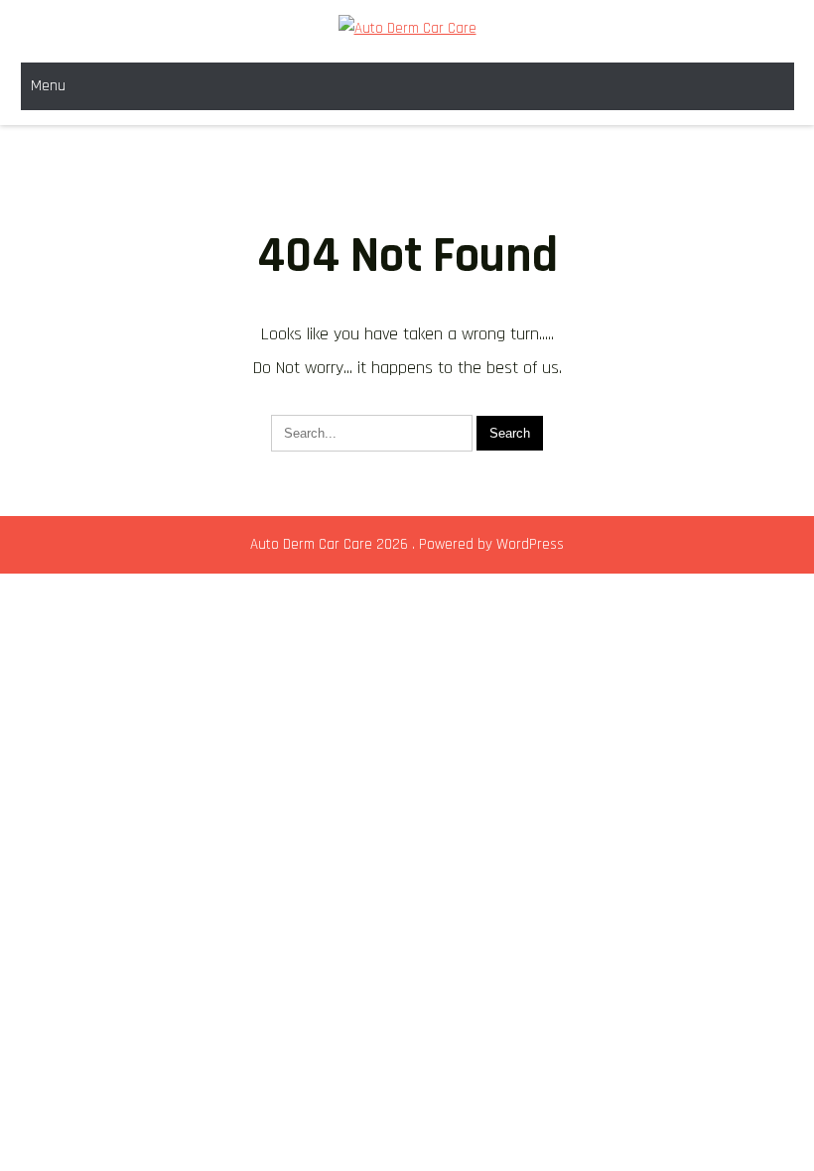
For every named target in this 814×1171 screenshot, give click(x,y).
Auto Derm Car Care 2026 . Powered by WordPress (407, 544)
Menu (48, 85)
